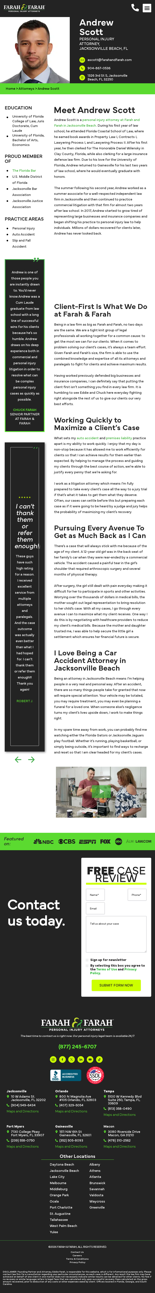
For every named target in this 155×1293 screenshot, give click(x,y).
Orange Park (59, 1195)
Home (10, 88)
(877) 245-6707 (78, 1047)
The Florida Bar (24, 170)
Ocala (54, 1201)
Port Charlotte (61, 1207)
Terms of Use (106, 969)
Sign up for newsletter (108, 960)
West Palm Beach (63, 1226)
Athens (95, 1171)
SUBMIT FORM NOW (116, 985)
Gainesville (64, 1126)
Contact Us (77, 1252)
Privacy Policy (77, 1262)
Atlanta (95, 1177)
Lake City (57, 1177)
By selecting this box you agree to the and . (117, 969)
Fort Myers (15, 1126)
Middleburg (58, 1189)
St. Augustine (60, 1214)
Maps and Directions (23, 1111)
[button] (147, 8)
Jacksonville (16, 1091)
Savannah (97, 1189)
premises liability (119, 438)
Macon (109, 1126)
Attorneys (26, 88)
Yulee (54, 1232)
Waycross (97, 1201)
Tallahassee (59, 1220)
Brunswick (97, 1183)
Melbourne (58, 1183)
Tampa (109, 1091)
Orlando (61, 1091)
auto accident (88, 438)
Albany (94, 1164)
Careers (77, 1255)
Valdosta (96, 1195)
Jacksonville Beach (64, 1171)
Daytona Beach (62, 1164)
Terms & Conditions (77, 1259)
